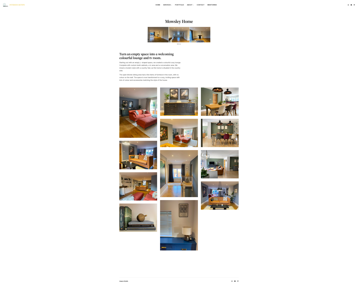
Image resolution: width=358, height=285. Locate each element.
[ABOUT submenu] (193, 4)
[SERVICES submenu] (171, 4)
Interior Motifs (17, 5)
